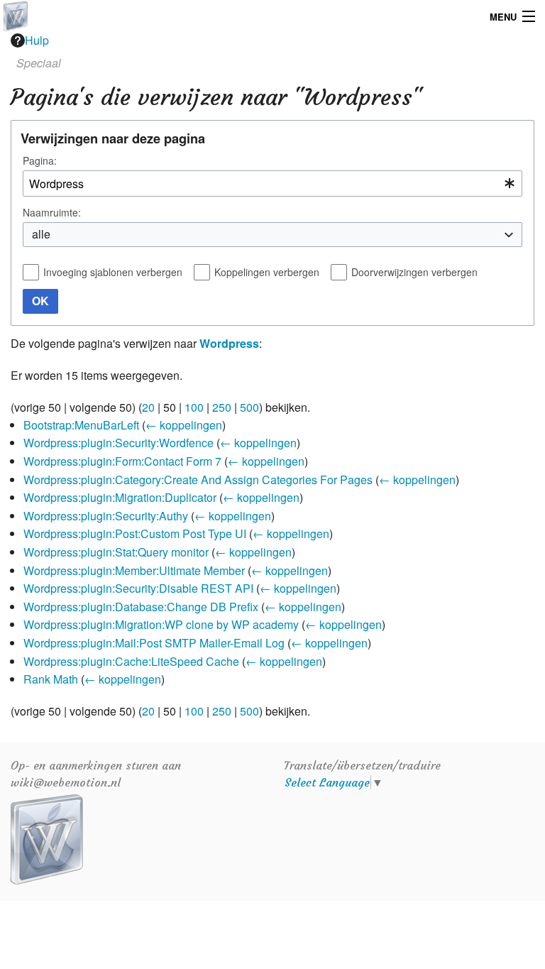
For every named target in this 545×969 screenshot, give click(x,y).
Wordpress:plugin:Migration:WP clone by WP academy (161, 624)
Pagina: (40, 160)
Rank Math (50, 679)
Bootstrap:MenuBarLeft (81, 425)
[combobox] (272, 183)
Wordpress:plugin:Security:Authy (105, 516)
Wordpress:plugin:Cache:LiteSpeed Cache (131, 661)
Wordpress (229, 343)
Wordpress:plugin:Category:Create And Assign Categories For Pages (198, 479)
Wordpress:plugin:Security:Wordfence (118, 442)
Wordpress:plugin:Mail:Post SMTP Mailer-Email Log (154, 643)
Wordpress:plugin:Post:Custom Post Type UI (134, 533)
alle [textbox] (41, 234)
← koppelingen (183, 425)
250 (221, 407)
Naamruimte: (52, 212)
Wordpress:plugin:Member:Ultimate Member (134, 570)
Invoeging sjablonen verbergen (112, 272)
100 (194, 407)
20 (148, 407)
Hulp (37, 40)
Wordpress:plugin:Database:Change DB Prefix (140, 606)
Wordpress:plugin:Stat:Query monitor (116, 552)
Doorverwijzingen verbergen (414, 272)
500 (249, 407)
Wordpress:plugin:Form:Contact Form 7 (122, 461)
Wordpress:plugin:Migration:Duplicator (119, 497)
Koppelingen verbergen (266, 272)
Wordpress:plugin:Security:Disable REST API (138, 588)
